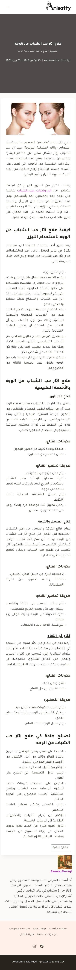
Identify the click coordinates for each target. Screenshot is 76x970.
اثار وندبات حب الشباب (34, 191)
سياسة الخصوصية (19, 929)
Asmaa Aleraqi (52, 60)
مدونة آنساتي (26, 934)
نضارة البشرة (61, 847)
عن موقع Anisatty (47, 934)
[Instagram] (34, 946)
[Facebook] (42, 946)
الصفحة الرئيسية (58, 929)
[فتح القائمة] (7, 7)
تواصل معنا (39, 929)
